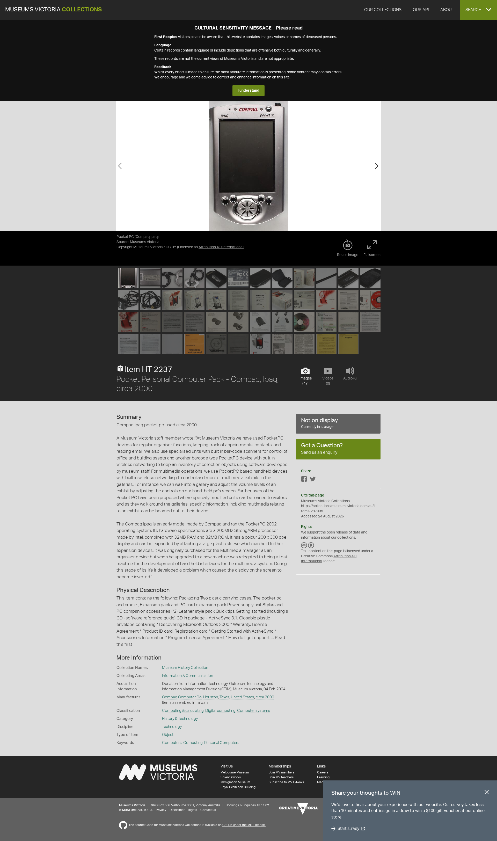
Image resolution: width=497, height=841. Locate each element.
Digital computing (220, 711)
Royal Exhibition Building (238, 787)
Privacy (161, 809)
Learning (323, 777)
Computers (172, 743)
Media (321, 782)
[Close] (487, 793)
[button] (478, 10)
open (331, 532)
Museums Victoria (53, 9)
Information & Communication (187, 676)
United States (242, 697)
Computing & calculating (183, 711)
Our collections (382, 10)
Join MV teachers (281, 777)
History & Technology (180, 719)
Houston (210, 697)
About (447, 10)
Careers (322, 772)
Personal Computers (221, 743)
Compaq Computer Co (182, 697)
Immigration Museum (235, 782)
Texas (224, 697)
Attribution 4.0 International (221, 247)
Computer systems (253, 711)
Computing (193, 743)
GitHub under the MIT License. (244, 825)
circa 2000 (265, 697)
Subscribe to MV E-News (286, 782)
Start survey (348, 829)
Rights (192, 809)
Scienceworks (231, 777)
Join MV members (281, 772)
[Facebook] (304, 480)
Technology (172, 727)
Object (167, 735)
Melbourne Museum (235, 772)
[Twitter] (313, 480)
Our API (421, 10)
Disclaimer (177, 809)
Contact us (208, 809)
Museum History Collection (185, 668)
